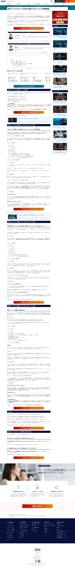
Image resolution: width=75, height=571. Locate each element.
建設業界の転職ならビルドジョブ (61, 532)
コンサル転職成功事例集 (35, 527)
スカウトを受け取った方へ (60, 525)
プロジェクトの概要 (16, 65)
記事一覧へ (8, 539)
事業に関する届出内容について (37, 556)
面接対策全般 (21, 532)
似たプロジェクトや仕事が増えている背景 (19, 64)
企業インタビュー (34, 529)
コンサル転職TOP (9, 6)
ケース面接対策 (22, 534)
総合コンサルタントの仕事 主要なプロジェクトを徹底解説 (32, 6)
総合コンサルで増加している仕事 (16, 61)
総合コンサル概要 (9, 534)
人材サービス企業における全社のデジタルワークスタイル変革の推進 (22, 63)
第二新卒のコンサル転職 (23, 527)
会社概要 (45, 531)
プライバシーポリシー (37, 555)
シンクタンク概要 (9, 537)
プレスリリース (46, 533)
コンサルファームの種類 (10, 530)
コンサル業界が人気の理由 (23, 530)
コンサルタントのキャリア (11, 527)
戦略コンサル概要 (9, 532)
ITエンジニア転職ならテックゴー (61, 534)
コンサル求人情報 (34, 530)
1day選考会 (33, 525)
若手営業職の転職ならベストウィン (62, 537)
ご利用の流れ (46, 528)
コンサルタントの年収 (10, 525)
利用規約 (37, 553)
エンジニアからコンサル (23, 529)
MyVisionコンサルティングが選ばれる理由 (49, 526)
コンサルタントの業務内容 (11, 529)
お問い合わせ (58, 529)
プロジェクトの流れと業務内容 (17, 66)
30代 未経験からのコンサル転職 (24, 525)
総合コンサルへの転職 (21, 6)
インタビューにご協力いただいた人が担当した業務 (20, 67)
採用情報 (58, 527)
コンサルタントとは (15, 6)
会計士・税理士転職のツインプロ (61, 530)
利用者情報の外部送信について (37, 558)
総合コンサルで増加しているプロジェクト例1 (18, 62)
